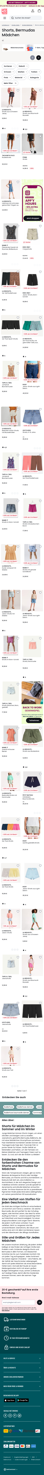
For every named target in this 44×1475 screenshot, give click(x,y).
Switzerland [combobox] (10, 1469)
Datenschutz (8, 1460)
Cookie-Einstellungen (21, 1460)
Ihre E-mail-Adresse (10, 1297)
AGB (33, 1457)
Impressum (7, 1457)
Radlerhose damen (25, 1107)
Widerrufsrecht (35, 1460)
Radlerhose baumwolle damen (16, 1112)
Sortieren (8, 66)
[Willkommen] (33, 11)
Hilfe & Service (9, 1358)
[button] (39, 11)
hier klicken (6, 1310)
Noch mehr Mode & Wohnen (13, 1386)
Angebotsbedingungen (21, 1457)
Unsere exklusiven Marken (13, 1377)
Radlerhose (8, 1107)
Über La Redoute (10, 1368)
